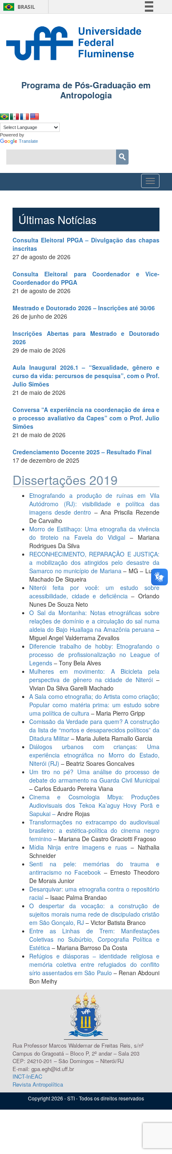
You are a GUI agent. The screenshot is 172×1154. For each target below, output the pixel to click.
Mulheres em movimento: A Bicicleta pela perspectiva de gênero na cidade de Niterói (94, 675)
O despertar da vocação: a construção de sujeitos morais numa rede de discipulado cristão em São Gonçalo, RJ (94, 914)
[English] (34, 117)
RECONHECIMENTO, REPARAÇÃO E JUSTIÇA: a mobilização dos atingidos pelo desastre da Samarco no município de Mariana (94, 562)
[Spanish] (14, 117)
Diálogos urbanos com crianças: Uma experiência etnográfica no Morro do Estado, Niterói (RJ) (94, 755)
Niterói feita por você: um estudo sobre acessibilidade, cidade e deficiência (94, 591)
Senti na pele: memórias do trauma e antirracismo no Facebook (94, 868)
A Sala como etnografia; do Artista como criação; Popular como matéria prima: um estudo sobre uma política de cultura (94, 704)
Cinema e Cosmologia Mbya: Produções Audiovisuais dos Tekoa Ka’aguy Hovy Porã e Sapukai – (94, 805)
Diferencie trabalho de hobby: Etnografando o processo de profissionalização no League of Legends (94, 654)
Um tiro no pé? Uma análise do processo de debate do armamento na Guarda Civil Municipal (94, 776)
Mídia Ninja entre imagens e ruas (80, 847)
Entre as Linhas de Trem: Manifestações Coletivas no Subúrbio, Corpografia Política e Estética (94, 939)
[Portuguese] (4, 117)
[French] (24, 117)
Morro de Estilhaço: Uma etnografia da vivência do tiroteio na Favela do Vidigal (94, 533)
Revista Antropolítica (38, 1084)
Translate (28, 141)
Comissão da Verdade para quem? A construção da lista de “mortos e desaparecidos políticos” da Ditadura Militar (94, 729)
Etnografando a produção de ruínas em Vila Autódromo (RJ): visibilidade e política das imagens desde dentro (94, 503)
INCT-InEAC (27, 1076)
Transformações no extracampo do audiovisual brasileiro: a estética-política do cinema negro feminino (94, 830)
